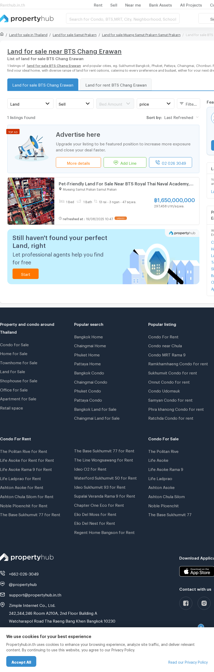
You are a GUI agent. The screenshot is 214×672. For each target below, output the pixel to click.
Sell (113, 4)
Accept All (21, 661)
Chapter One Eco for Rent (99, 504)
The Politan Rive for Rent (23, 450)
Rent (98, 4)
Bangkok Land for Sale (95, 408)
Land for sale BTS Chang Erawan (42, 84)
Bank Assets (160, 4)
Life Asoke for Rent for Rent (27, 459)
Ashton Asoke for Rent (21, 486)
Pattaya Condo (88, 399)
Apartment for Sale (18, 398)
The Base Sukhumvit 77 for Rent (30, 513)
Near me (133, 4)
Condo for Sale (14, 343)
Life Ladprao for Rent (20, 477)
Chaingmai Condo (90, 381)
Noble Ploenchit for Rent (23, 504)
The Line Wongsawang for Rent (103, 459)
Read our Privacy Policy (188, 661)
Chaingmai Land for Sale (97, 417)
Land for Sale (12, 370)
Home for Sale (13, 352)
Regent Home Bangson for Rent (104, 531)
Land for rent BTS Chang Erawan (116, 84)
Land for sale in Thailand (28, 34)
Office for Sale (14, 389)
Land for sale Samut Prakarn (75, 34)
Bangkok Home (88, 336)
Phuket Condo (87, 390)
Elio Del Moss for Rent (95, 513)
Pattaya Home (87, 363)
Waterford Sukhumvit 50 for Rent (105, 477)
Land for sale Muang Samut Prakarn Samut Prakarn (141, 34)
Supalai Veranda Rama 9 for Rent (104, 495)
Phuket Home (87, 354)
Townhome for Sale (18, 361)
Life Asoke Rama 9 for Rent (26, 468)
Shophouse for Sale (18, 379)
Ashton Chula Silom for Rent (27, 495)
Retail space (11, 407)
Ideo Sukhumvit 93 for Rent (100, 486)
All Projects (191, 4)
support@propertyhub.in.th (35, 594)
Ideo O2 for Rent (90, 468)
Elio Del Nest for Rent (94, 522)
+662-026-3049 (24, 573)
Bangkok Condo (89, 372)
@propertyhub (23, 583)
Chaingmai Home (90, 344)
